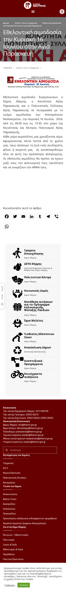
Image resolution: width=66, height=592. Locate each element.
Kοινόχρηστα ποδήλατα (33, 375)
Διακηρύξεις (9, 504)
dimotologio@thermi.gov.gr (30, 428)
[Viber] (57, 218)
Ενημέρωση (32, 23)
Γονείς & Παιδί (10, 544)
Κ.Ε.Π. (5, 468)
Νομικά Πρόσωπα (11, 473)
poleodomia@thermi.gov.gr (29, 431)
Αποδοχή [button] (23, 585)
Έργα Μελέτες (33, 320)
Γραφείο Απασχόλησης (33, 252)
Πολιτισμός (9, 540)
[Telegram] (49, 218)
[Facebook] (7, 218)
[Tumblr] (40, 218)
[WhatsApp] (7, 228)
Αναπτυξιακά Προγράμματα (33, 362)
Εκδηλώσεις (9, 509)
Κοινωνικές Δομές (36, 290)
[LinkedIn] (32, 218)
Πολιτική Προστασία (13, 559)
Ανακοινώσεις (10, 494)
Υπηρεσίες (8, 463)
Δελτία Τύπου (21, 23)
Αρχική (6, 23)
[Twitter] (15, 218)
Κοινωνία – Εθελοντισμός (16, 535)
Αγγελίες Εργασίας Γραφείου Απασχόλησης (24, 523)
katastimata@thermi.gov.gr (39, 438)
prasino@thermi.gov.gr (35, 442)
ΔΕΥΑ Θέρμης (33, 264)
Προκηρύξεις (9, 513)
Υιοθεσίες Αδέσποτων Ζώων (39, 335)
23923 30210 (32, 414)
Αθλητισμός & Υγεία (13, 549)
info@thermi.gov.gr (27, 425)
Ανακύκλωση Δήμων (37, 347)
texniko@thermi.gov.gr (33, 435)
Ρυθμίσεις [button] (10, 585)
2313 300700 (42, 411)
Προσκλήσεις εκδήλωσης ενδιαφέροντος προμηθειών (30, 518)
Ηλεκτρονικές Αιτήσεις (14, 478)
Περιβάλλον (9, 554)
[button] (62, 12)
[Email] (24, 218)
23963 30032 (47, 418)
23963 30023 (33, 418)
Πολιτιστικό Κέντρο (37, 277)
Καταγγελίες (9, 482)
